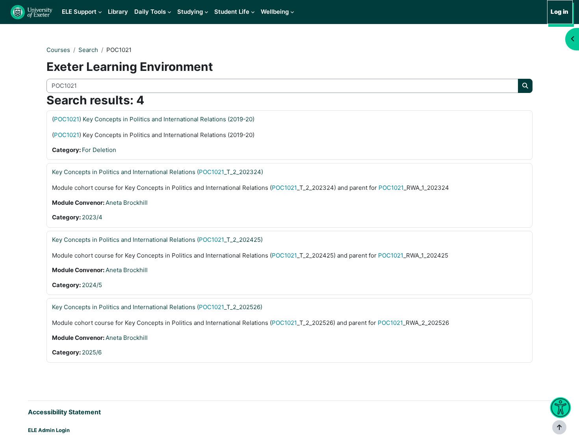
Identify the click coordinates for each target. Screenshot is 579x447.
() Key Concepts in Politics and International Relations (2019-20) (153, 119)
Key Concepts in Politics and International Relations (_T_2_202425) (157, 239)
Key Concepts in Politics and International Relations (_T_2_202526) (157, 307)
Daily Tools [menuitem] (150, 11)
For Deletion (99, 150)
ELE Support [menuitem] (79, 11)
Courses (58, 50)
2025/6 (92, 352)
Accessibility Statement (64, 412)
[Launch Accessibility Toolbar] (560, 408)
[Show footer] (559, 427)
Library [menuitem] (118, 11)
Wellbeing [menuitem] (275, 11)
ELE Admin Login (49, 430)
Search (88, 50)
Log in (559, 11)
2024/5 (92, 285)
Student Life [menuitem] (231, 11)
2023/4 (92, 217)
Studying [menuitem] (190, 11)
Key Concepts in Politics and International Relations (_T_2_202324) (157, 172)
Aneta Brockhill (127, 202)
